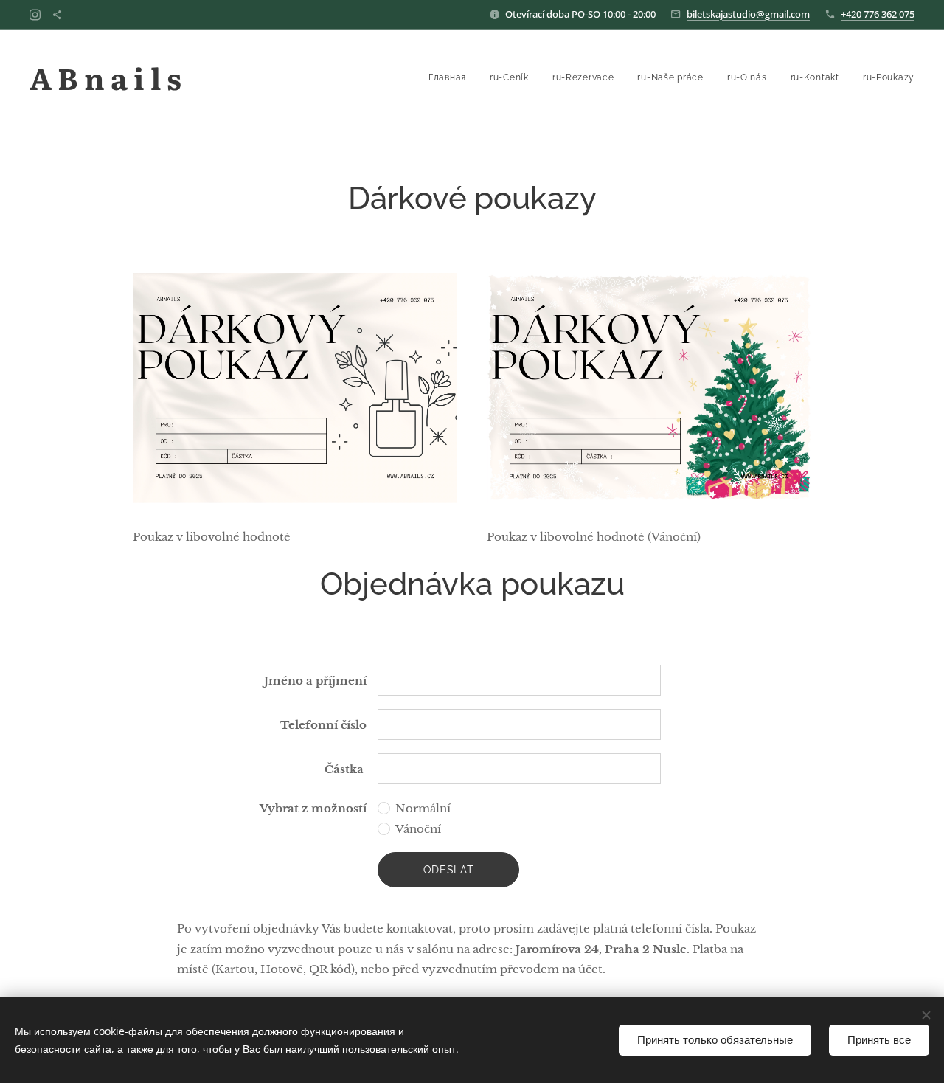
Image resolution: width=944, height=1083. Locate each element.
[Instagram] (35, 14)
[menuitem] (451, 77)
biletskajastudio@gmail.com (748, 14)
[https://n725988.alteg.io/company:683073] (57, 14)
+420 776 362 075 (877, 14)
